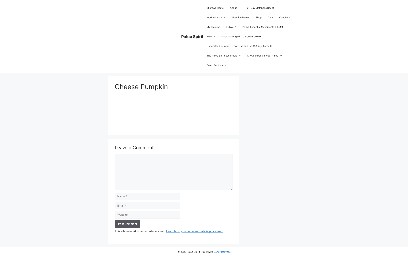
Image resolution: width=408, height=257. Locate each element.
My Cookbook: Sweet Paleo (262, 55)
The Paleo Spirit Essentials (222, 55)
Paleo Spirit (192, 36)
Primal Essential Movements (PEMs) (262, 26)
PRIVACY (231, 26)
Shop (259, 17)
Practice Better (240, 17)
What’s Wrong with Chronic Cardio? (241, 36)
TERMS (211, 36)
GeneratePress (222, 251)
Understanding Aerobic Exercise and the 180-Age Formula (239, 46)
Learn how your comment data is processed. (194, 231)
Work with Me (214, 17)
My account (213, 26)
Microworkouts (215, 7)
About (233, 7)
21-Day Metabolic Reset (260, 7)
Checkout (284, 17)
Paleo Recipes (215, 65)
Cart (270, 17)
